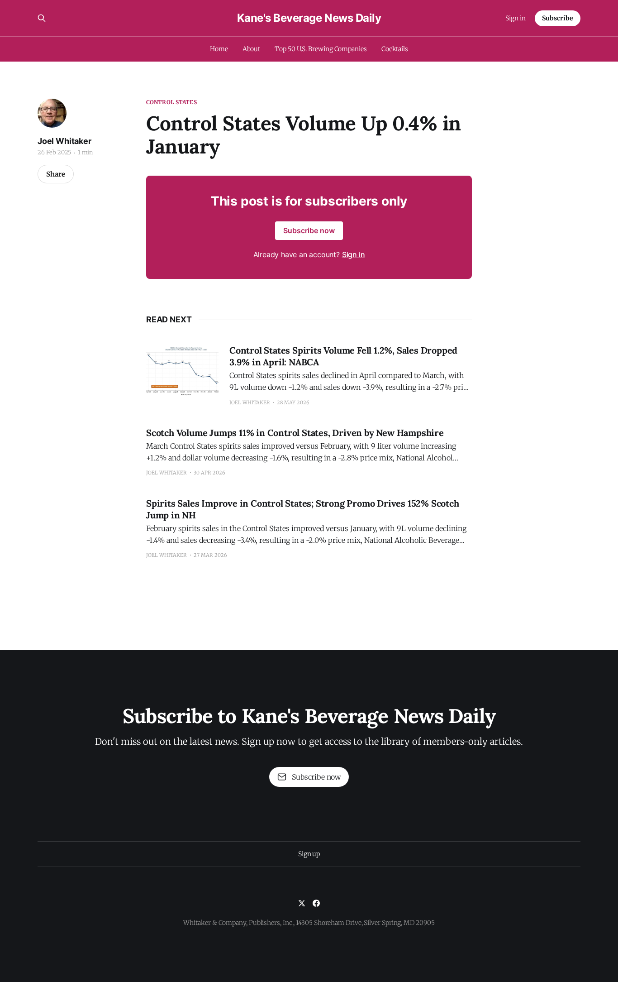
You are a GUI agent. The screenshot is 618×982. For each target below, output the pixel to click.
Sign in (515, 18)
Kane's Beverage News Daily (309, 18)
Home (219, 49)
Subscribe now (309, 230)
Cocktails (394, 49)
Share (55, 174)
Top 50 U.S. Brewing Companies (321, 49)
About (251, 49)
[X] (301, 903)
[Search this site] (41, 18)
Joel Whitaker (64, 141)
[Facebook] (316, 903)
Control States (171, 102)
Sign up (309, 854)
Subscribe (557, 18)
